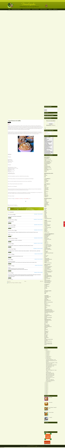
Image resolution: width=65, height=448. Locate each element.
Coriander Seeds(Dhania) (47, 267)
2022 (46, 394)
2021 (46, 393)
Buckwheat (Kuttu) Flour (47, 224)
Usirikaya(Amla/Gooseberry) (47, 218)
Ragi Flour (45, 229)
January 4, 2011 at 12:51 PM (38, 259)
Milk (45, 192)
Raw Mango (45, 335)
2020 (46, 392)
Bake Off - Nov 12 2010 (18, 198)
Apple (45, 209)
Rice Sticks (45, 256)
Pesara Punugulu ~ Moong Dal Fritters (52, 408)
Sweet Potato (46, 340)
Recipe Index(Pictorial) (26, 9)
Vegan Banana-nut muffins (14, 120)
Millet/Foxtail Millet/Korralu (47, 249)
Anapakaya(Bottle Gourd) (47, 296)
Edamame (45, 318)
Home (9, 9)
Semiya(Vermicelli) (46, 258)
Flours (29, 208)
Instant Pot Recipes (35, 9)
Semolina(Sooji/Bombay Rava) (48, 259)
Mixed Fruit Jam (48, 378)
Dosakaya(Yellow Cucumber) (48, 315)
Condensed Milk (46, 187)
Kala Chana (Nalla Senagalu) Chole (50, 380)
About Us (50, 9)
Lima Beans (45, 164)
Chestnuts (45, 201)
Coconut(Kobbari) (46, 202)
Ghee (45, 190)
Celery (45, 308)
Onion (45, 328)
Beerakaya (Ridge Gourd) (47, 300)
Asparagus (45, 298)
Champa (10, 243)
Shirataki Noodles (46, 260)
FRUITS (45, 208)
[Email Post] (17, 209)
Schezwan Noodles (51, 412)
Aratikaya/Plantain (46, 297)
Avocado (45, 210)
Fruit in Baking (26, 198)
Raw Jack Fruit (46, 334)
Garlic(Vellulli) (46, 273)
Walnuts (45, 206)
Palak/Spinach (46, 329)
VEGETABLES (46, 295)
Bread (45, 174)
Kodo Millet (45, 247)
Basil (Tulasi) (46, 265)
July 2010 (47, 355)
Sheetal (9, 272)
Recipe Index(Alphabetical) (16, 9)
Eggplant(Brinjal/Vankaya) (47, 319)
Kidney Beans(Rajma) (47, 163)
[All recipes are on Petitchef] (47, 443)
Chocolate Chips (46, 180)
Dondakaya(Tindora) (46, 314)
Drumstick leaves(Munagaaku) (48, 317)
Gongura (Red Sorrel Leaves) (48, 320)
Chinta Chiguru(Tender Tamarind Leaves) (49, 311)
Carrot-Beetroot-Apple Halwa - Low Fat (51, 359)
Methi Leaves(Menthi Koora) (47, 326)
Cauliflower (45, 307)
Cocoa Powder (46, 181)
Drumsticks (45, 316)
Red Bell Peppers (46, 337)
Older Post (41, 281)
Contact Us (55, 9)
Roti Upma (47, 361)
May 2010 (47, 353)
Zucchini (45, 344)
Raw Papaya (45, 336)
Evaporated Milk (46, 189)
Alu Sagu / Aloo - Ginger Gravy (50, 379)
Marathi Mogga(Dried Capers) (48, 276)
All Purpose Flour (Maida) (17, 208)
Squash (45, 338)
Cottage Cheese (46, 188)
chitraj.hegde (11, 249)
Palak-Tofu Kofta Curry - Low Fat (50, 377)
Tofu (45, 289)
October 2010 (47, 357)
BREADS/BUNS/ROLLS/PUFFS (48, 173)
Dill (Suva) (45, 270)
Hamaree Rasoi (11, 230)
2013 (46, 384)
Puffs (45, 176)
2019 (46, 391)
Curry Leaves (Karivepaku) (47, 269)
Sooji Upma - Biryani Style (49, 376)
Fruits (31, 208)
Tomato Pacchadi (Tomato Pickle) (50, 373)
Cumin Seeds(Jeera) (46, 268)
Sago (45, 257)
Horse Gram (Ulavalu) (47, 161)
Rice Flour (45, 231)
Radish (45, 333)
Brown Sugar (46, 291)
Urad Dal (45, 171)
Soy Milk (45, 287)
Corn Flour (45, 226)
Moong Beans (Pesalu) (47, 166)
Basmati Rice (46, 237)
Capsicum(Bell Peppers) (47, 305)
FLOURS (45, 220)
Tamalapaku (33, 3)
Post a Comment (10, 279)
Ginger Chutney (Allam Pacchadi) (50, 375)
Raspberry (45, 216)
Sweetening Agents (37, 208)
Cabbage (45, 304)
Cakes (27, 208)
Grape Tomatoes (46, 321)
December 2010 (48, 381)
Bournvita (45, 179)
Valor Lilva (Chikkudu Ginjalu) (48, 343)
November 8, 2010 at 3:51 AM (38, 224)
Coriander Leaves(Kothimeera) (48, 266)
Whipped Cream (46, 195)
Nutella (45, 182)
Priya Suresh (10, 225)
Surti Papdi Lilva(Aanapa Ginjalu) (48, 339)
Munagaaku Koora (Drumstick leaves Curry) (51, 360)
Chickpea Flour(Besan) (47, 225)
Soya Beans (45, 285)
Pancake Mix (46, 228)
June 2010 (47, 354)
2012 (46, 383)
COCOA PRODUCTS (47, 178)
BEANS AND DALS (47, 157)
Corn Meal (45, 240)
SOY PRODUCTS (46, 284)
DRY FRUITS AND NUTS (48, 198)
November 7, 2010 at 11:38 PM (38, 219)
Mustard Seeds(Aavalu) (47, 278)
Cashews (45, 200)
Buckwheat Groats (46, 238)
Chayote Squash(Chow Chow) (48, 309)
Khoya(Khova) (46, 191)
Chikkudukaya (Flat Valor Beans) (48, 310)
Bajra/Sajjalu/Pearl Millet (47, 234)
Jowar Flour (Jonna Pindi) (47, 227)
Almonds (45, 199)
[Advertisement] (25, 112)
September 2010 (48, 356)
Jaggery (45, 292)
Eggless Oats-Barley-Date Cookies (50, 374)
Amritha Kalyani (11, 238)
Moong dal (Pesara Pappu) (47, 167)
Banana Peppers (46, 299)
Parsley (45, 279)
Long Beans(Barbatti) (47, 325)
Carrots (45, 306)
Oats (45, 254)
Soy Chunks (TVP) (46, 286)
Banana (25, 208)
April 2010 (47, 352)
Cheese (45, 186)
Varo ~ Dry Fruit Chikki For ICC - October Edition (51, 370)
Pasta (45, 250)
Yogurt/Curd (45, 196)
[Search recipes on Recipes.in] (47, 444)
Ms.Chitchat (10, 214)
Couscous (45, 241)
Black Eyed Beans (46, 158)
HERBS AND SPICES (47, 264)
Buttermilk (45, 185)
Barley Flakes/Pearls (46, 235)
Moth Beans (45, 168)
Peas (45, 330)
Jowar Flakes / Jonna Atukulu (48, 245)
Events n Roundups (43, 9)
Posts (46, 132)
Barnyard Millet (46, 236)
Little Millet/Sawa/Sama (47, 248)
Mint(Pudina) (46, 277)
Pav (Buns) (45, 175)
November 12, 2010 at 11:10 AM (38, 248)
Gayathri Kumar (11, 219)
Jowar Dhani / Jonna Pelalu (47, 244)
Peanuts (45, 205)
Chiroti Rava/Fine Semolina (47, 239)
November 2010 (48, 358)
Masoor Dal (45, 165)
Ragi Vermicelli (46, 255)
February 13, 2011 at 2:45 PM (38, 272)
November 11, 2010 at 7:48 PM (38, 243)
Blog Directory (2, 447)
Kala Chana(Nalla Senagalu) (47, 162)
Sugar (33, 208)
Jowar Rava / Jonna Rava (47, 246)
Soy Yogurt (45, 288)
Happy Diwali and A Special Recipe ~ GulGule (51, 362)
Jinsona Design (32, 446)
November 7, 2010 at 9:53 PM (38, 214)
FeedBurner (53, 125)
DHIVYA (10, 254)
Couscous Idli (50, 402)
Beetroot (45, 301)
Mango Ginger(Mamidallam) (47, 275)
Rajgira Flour (46, 230)
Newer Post (9, 281)
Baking (23, 208)
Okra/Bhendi (46, 327)
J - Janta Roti (50, 417)
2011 (46, 382)
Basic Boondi (50, 397)
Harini (9, 259)
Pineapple (45, 215)
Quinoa (45, 253)
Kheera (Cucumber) (46, 324)
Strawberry (45, 217)
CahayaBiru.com (42, 446)
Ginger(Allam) (46, 274)
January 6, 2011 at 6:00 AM (38, 265)
